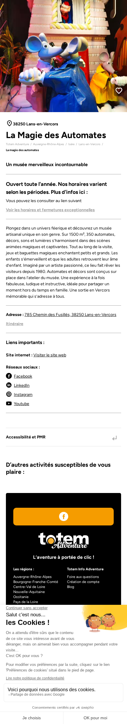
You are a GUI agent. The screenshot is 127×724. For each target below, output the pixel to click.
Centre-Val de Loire (29, 587)
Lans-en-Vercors (89, 144)
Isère (71, 144)
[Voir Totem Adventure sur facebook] (63, 517)
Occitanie (21, 597)
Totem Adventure (17, 144)
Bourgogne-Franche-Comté (35, 582)
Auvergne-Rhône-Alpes (48, 144)
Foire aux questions (83, 577)
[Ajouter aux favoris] (119, 91)
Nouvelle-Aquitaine (29, 592)
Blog (70, 587)
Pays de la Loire (25, 602)
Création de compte (83, 582)
